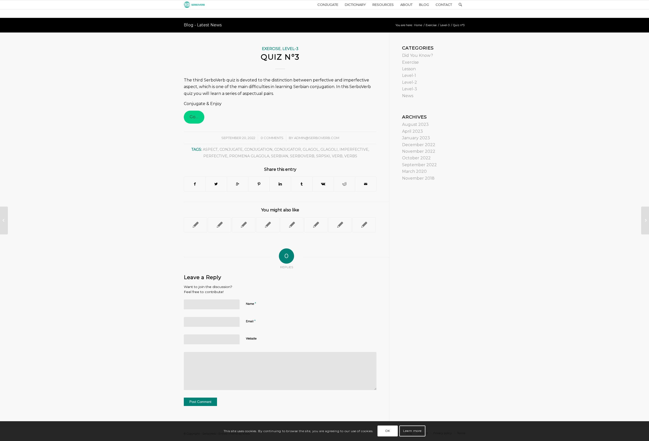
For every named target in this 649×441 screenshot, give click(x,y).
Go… (194, 116)
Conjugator (287, 149)
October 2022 (416, 158)
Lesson (409, 68)
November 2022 (418, 151)
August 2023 (415, 124)
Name (251, 303)
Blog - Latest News (203, 25)
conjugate (231, 149)
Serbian (279, 156)
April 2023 (412, 131)
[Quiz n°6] (219, 224)
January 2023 (416, 137)
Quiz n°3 (280, 57)
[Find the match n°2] (195, 224)
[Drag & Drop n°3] (316, 224)
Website (251, 338)
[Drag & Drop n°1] (267, 224)
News (407, 95)
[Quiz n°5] (243, 224)
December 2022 (418, 144)
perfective (215, 156)
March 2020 (414, 171)
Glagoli (329, 149)
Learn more (412, 431)
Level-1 (409, 75)
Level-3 (444, 25)
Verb (337, 156)
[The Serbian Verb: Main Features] (340, 224)
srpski (323, 156)
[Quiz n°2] (364, 224)
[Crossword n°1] (291, 224)
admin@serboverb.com (316, 138)
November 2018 (418, 178)
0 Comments (272, 138)
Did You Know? (417, 55)
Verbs (350, 156)
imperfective (353, 149)
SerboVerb (302, 156)
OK (387, 431)
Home (418, 25)
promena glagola (249, 156)
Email (251, 321)
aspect (210, 149)
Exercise (431, 25)
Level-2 (409, 82)
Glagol (311, 149)
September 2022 (419, 164)
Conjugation (258, 149)
